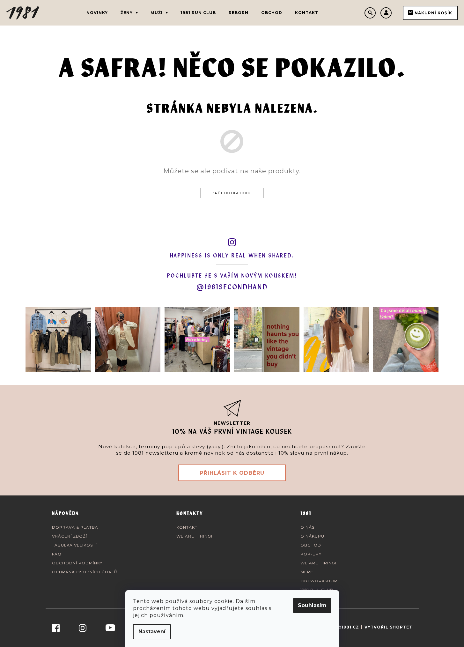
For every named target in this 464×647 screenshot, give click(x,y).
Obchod (310, 545)
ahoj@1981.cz (341, 627)
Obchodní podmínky (77, 563)
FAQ (57, 554)
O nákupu (312, 536)
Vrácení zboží (69, 536)
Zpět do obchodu (232, 193)
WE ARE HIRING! (194, 536)
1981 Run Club (316, 589)
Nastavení (152, 631)
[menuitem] (97, 13)
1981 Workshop (318, 580)
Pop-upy (310, 554)
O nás (307, 527)
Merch (308, 571)
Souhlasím (312, 605)
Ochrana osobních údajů (84, 571)
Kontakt (186, 527)
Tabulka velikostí (74, 545)
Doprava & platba (75, 527)
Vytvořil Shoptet (388, 627)
